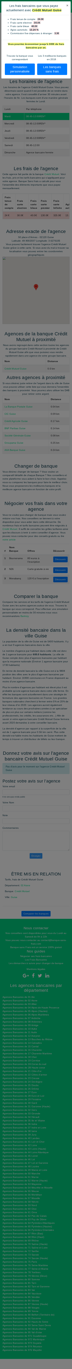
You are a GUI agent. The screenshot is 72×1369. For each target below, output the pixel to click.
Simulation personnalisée (20, 69)
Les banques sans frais (52, 69)
